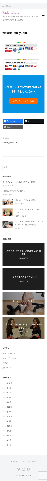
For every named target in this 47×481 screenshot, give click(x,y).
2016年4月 (7, 445)
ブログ (5, 363)
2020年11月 (7, 397)
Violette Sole (26, 475)
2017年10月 (7, 416)
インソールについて (10, 353)
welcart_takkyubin (10, 142)
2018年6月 (7, 402)
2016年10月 (7, 426)
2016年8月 (7, 436)
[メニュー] (43, 16)
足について (7, 368)
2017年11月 (7, 412)
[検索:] (21, 167)
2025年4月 (7, 388)
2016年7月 (7, 440)
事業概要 (14, 461)
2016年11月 (7, 421)
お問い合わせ (9, 6)
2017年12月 (7, 407)
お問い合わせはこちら (22, 101)
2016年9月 (7, 431)
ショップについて (10, 358)
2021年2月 (7, 393)
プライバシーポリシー (28, 461)
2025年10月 (7, 383)
